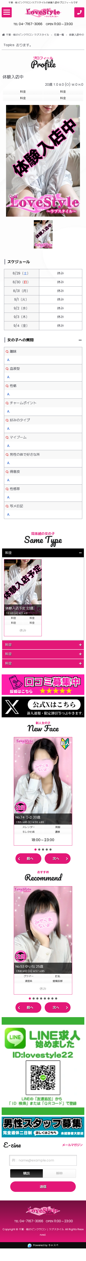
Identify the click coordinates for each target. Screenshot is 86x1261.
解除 (59, 1173)
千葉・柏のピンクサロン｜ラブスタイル (41, 1229)
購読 (26, 1173)
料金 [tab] (8, 552)
